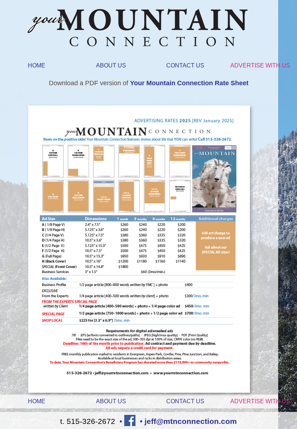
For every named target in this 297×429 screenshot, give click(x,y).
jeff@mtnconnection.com (191, 421)
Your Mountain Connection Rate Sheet (189, 83)
